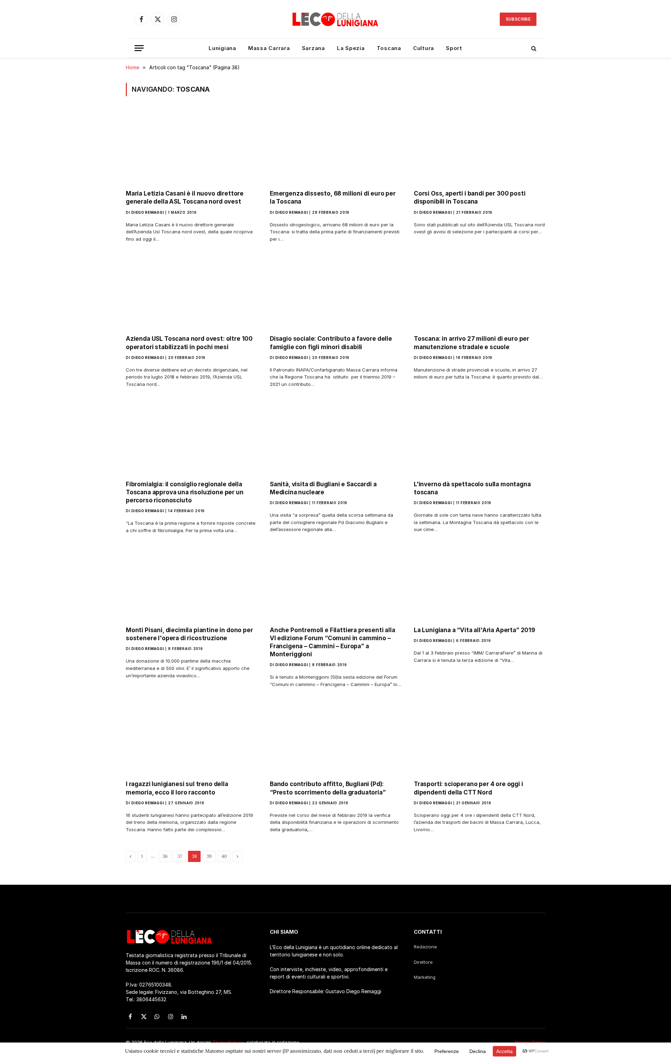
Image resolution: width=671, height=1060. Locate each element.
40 (224, 856)
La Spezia (351, 48)
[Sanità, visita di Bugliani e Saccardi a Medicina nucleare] (335, 438)
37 (180, 856)
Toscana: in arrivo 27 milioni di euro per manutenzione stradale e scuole (471, 342)
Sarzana (313, 48)
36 (165, 856)
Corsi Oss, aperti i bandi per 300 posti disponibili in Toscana (469, 197)
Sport (454, 48)
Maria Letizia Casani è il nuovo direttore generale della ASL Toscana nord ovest (185, 197)
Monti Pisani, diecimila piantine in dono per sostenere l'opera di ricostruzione (189, 634)
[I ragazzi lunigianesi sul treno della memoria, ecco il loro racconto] (191, 738)
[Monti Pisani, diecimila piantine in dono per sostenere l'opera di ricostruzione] (191, 583)
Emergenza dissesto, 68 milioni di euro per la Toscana (333, 197)
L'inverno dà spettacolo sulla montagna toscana (472, 488)
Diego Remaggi (147, 212)
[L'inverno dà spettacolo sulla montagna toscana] (479, 438)
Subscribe (518, 19)
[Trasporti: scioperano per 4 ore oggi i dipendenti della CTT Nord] (479, 738)
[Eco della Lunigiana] (335, 19)
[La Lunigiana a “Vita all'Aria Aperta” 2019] (479, 583)
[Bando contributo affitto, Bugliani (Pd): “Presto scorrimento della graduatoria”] (335, 738)
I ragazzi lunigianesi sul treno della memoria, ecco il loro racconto (177, 788)
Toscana (389, 48)
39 (209, 856)
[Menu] (139, 48)
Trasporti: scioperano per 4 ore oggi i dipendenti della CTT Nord (468, 788)
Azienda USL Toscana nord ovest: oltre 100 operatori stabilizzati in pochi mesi (189, 342)
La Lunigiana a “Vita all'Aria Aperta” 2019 (474, 630)
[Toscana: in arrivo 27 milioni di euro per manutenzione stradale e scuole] (479, 292)
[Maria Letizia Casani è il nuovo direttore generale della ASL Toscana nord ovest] (191, 147)
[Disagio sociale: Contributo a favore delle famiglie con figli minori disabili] (335, 292)
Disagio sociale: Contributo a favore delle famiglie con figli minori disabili (331, 342)
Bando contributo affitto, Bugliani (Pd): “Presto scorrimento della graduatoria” (328, 788)
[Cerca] (533, 48)
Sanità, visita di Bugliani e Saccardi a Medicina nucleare (323, 488)
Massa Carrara (269, 48)
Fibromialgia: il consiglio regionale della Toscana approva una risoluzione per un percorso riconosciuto (185, 492)
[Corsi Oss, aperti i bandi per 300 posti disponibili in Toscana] (479, 147)
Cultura (423, 48)
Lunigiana (222, 48)
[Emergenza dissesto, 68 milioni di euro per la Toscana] (335, 147)
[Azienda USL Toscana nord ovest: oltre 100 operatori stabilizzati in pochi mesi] (191, 292)
